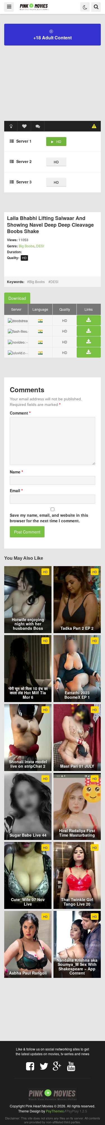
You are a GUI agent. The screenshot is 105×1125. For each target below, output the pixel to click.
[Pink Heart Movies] (34, 6)
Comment (20, 413)
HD (58, 141)
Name (16, 472)
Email (16, 490)
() (38, 126)
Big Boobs (26, 245)
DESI (40, 245)
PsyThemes (55, 1111)
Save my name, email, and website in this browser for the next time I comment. (49, 517)
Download (17, 298)
